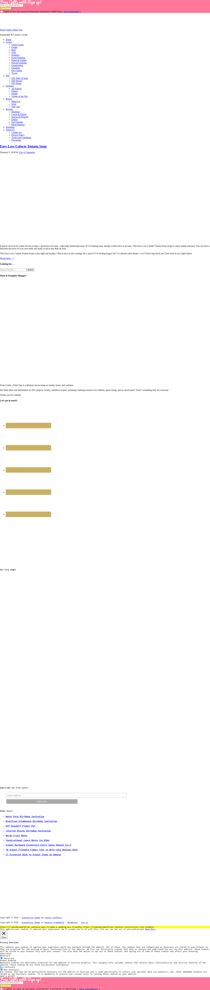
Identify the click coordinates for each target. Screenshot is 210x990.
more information (71, 11)
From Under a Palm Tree (11, 30)
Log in (84, 922)
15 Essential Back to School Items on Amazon (33, 854)
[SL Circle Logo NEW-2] (21, 659)
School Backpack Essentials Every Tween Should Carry (38, 845)
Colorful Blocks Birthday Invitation (28, 831)
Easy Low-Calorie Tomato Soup (23, 146)
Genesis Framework (54, 922)
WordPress (72, 922)
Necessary (9, 958)
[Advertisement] (52, 19)
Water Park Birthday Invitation (25, 816)
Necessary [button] (5, 956)
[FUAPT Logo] (21, 615)
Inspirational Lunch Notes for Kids (27, 840)
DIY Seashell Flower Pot (20, 826)
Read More (150, 929)
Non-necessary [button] (7, 967)
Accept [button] (140, 929)
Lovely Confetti (53, 918)
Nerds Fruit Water (17, 835)
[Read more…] (7, 258)
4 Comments (29, 152)
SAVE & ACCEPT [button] (7, 976)
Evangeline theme (31, 918)
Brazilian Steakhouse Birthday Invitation (31, 821)
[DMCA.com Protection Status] (69, 918)
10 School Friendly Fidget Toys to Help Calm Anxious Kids (42, 849)
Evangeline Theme (31, 922)
